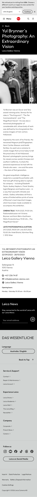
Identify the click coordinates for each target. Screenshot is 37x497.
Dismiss (34, 12)
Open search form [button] (28, 18)
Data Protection (14, 474)
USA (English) (8, 12)
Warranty (5, 480)
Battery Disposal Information (20, 480)
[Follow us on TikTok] (21, 451)
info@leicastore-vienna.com (17, 279)
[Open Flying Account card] (33, 18)
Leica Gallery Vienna (14, 282)
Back (7, 26)
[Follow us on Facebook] (16, 451)
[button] (33, 360)
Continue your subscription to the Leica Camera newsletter (32, 319)
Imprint (4, 474)
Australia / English (18, 351)
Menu (8, 18)
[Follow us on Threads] (27, 451)
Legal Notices (26, 474)
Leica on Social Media (18, 459)
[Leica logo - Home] (18, 18)
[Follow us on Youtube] (10, 451)
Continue (27, 12)
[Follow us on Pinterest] (32, 451)
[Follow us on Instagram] (5, 451)
